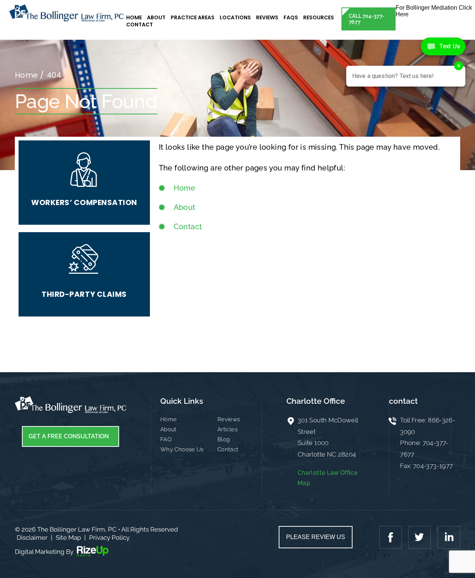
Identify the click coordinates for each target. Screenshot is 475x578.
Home (134, 17)
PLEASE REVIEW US (315, 537)
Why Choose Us (182, 449)
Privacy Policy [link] (109, 537)
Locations (235, 17)
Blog (223, 439)
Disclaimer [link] (32, 537)
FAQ (165, 439)
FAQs (291, 17)
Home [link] (185, 188)
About (156, 17)
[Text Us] (443, 46)
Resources (318, 17)
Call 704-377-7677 (367, 19)
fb (391, 537)
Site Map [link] (68, 537)
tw (419, 537)
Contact (139, 24)
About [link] (185, 207)
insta (448, 537)
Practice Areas (192, 17)
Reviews (267, 17)
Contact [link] (188, 226)
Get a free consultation (69, 436)
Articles (227, 429)
